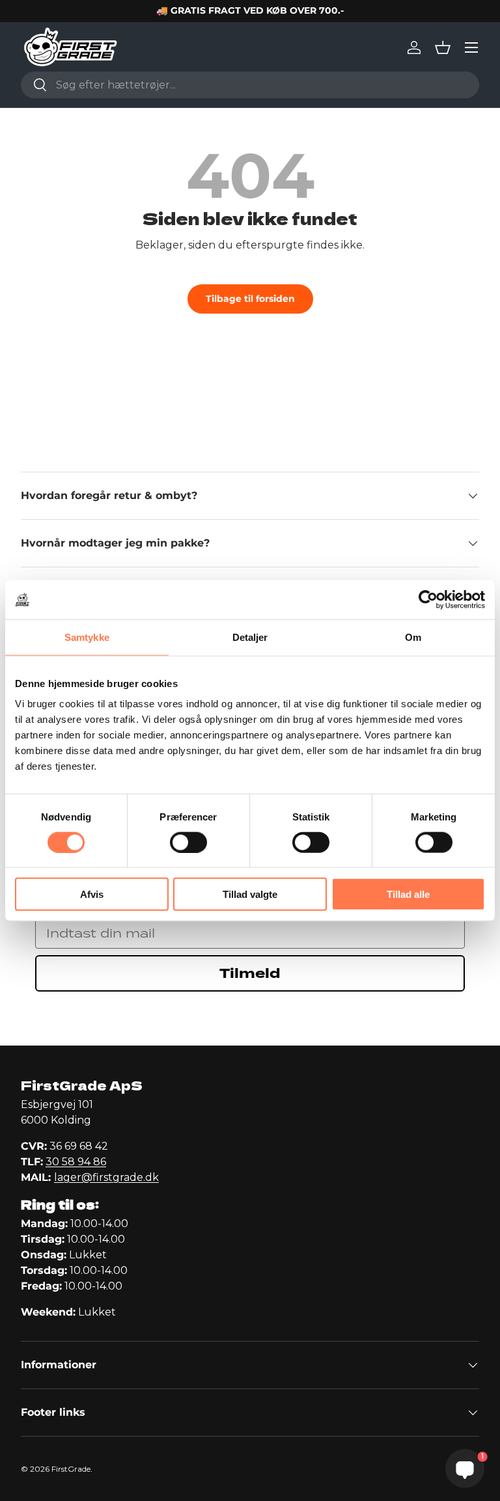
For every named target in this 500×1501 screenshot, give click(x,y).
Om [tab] (413, 636)
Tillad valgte (250, 894)
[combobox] (250, 85)
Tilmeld (250, 973)
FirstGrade (70, 1469)
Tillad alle (408, 894)
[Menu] (471, 47)
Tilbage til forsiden (250, 298)
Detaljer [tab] (250, 636)
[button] (442, 47)
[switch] (188, 842)
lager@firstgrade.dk (106, 1177)
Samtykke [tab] (86, 636)
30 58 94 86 (76, 1162)
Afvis (92, 894)
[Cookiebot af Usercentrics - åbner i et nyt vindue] (428, 599)
